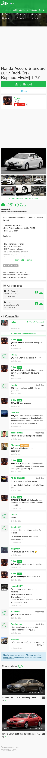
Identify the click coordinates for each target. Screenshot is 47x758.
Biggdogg (15, 445)
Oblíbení (23, 206)
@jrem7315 (16, 463)
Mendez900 (16, 527)
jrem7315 (15, 412)
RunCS (14, 354)
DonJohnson (17, 624)
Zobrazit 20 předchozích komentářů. (23, 334)
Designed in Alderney (10, 747)
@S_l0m (14, 357)
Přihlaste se (31, 655)
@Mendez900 (17, 576)
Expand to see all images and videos (23, 198)
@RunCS (15, 370)
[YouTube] (18, 101)
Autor (19, 340)
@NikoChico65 (17, 342)
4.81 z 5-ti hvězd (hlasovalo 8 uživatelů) (14, 211)
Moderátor (24, 445)
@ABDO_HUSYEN (18, 500)
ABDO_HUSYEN (18, 478)
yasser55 (15, 639)
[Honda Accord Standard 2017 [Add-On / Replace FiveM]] (23, 161)
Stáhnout (25, 84)
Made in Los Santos (9, 749)
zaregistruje (8, 657)
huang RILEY (17, 586)
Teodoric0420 (17, 432)
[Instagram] (15, 101)
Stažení (9, 206)
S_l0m (17, 98)
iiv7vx (13, 322)
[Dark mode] (40, 10)
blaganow (15, 548)
